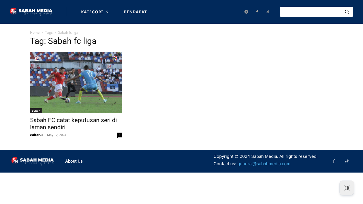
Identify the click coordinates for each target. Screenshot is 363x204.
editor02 (36, 135)
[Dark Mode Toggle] (346, 188)
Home (35, 32)
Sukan (36, 110)
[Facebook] (257, 12)
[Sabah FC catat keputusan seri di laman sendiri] (76, 82)
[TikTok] (267, 12)
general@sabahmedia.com (263, 163)
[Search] (347, 12)
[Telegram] (246, 12)
